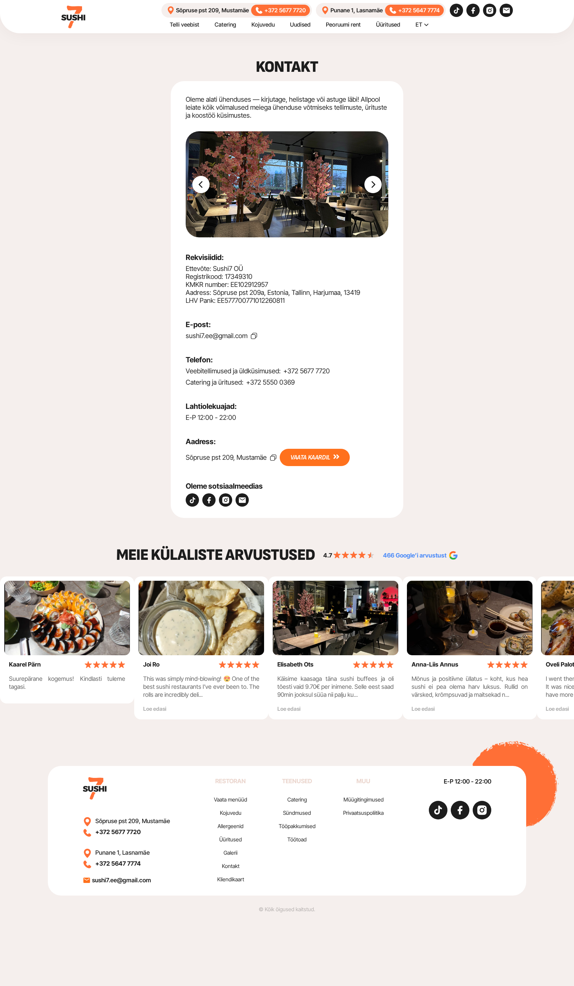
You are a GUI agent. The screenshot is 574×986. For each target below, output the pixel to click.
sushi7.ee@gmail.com (216, 336)
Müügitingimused (363, 799)
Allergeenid (230, 826)
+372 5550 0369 (270, 382)
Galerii (231, 852)
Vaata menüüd (230, 799)
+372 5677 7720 (285, 10)
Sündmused (297, 812)
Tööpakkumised (297, 826)
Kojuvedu (263, 24)
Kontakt (230, 866)
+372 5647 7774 (419, 10)
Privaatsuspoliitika (363, 812)
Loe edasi (154, 708)
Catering (225, 24)
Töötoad (297, 839)
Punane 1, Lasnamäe (357, 10)
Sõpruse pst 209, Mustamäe (212, 10)
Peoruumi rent (343, 24)
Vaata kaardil (310, 457)
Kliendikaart (230, 879)
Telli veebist (184, 24)
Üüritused (388, 24)
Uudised (300, 24)
